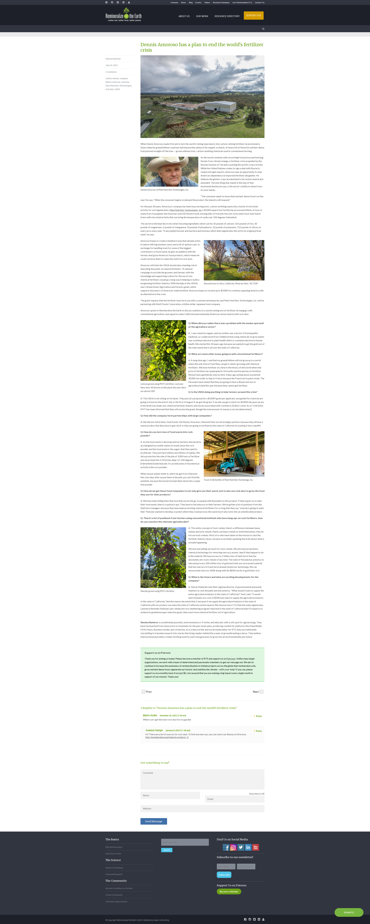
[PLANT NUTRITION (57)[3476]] (202, 96)
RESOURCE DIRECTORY (227, 16)
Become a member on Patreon (119, 888)
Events (198, 2)
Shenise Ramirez (113, 58)
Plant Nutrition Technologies (119, 85)
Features (174, 2)
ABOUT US (184, 16)
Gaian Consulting (161, 920)
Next (258, 691)
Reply (259, 716)
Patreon (230, 658)
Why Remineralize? (114, 847)
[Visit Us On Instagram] (233, 847)
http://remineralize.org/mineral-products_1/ (166, 737)
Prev (147, 691)
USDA (117, 89)
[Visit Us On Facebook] (226, 847)
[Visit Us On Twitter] (240, 847)
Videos (207, 2)
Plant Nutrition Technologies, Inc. (185, 210)
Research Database (221, 2)
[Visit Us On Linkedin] (248, 847)
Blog (191, 2)
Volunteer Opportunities (116, 901)
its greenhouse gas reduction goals (165, 612)
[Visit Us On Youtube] (255, 847)
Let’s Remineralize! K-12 (242, 2)
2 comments (111, 71)
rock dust (110, 89)
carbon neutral (112, 78)
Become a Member (229, 891)
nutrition (125, 82)
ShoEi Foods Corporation (168, 304)
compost (124, 78)
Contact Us (259, 2)
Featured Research (114, 874)
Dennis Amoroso (113, 82)
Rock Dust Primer (113, 853)
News (183, 2)
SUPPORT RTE (253, 15)
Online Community (114, 895)
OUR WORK (202, 16)
